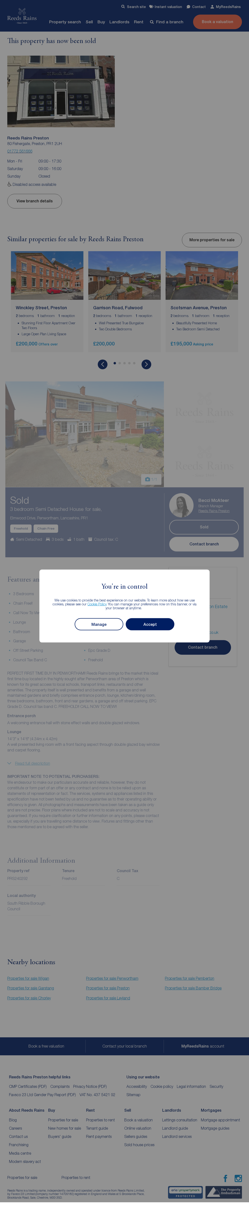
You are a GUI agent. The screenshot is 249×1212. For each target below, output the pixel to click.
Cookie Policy (97, 604)
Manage (99, 624)
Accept (150, 624)
